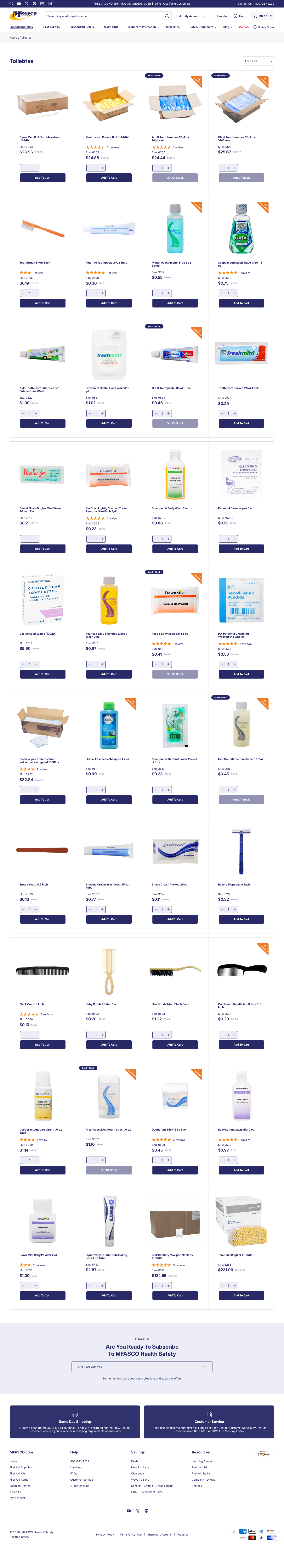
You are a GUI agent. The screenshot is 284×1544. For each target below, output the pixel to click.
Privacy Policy (105, 1534)
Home (13, 37)
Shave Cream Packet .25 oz (170, 884)
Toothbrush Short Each (35, 262)
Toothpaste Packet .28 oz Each (238, 387)
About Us (15, 1492)
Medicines (173, 27)
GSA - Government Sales (146, 1492)
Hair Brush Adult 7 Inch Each (170, 1004)
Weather (182, 1534)
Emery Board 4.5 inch (34, 884)
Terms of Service (131, 1534)
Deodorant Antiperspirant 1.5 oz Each (41, 1131)
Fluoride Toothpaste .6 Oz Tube (106, 262)
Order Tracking (79, 1485)
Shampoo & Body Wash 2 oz (170, 508)
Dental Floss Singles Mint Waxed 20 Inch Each (41, 510)
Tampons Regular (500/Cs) (235, 1254)
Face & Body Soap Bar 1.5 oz (170, 633)
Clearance (137, 1473)
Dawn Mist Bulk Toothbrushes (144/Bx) (39, 139)
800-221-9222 (264, 3)
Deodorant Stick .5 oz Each (169, 1129)
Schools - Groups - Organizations (152, 1485)
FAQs (73, 1473)
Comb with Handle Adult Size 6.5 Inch (239, 1005)
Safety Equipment (201, 27)
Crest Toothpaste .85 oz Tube (171, 387)
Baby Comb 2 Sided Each (102, 1004)
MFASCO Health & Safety (37, 1532)
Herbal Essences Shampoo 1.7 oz (107, 758)
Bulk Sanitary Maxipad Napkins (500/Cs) (172, 1256)
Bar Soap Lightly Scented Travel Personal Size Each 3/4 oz (106, 510)
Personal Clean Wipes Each (236, 508)
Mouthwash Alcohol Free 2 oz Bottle (171, 264)
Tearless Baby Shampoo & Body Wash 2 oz (106, 635)
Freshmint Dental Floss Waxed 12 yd (107, 389)
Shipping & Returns (159, 1534)
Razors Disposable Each (234, 884)
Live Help (76, 1467)
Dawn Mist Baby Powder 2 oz (39, 1254)
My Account (17, 1497)
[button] (22, 27)
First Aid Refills (19, 1479)
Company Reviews (203, 1479)
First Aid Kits (51, 27)
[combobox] (107, 16)
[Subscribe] (203, 1366)
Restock (197, 1485)
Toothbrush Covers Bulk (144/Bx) (107, 137)
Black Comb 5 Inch (32, 1004)
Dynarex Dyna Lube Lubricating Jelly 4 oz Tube (106, 1256)
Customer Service (81, 1479)
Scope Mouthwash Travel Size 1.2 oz (240, 264)
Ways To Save (140, 1479)
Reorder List (199, 1467)
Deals (134, 1461)
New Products (140, 1467)
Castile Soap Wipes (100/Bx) (38, 633)
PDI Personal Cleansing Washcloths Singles (233, 635)
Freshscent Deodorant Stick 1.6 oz (108, 1129)
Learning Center (20, 1485)
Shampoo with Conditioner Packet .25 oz (174, 760)
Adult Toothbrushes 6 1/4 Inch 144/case (171, 139)
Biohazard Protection (142, 27)
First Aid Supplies (21, 27)
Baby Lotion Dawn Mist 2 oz (236, 1129)
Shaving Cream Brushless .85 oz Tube (107, 886)
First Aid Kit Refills (82, 27)
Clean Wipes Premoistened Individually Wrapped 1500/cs (39, 760)
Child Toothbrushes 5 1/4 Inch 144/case (238, 139)
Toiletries (25, 37)
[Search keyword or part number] (167, 16)
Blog (226, 27)
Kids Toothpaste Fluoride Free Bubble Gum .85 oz (39, 389)
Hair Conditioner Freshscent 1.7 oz (241, 758)
